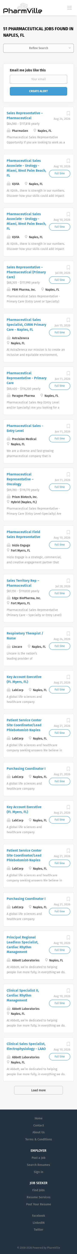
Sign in (38, 1172)
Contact (38, 1125)
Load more (38, 1090)
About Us (39, 1132)
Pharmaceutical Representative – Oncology (20, 479)
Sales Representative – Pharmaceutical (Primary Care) (26, 272)
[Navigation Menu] (69, 7)
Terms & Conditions (38, 1139)
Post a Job (38, 1158)
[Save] (68, 114)
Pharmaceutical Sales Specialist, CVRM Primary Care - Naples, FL (26, 325)
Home (39, 1118)
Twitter (38, 1229)
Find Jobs (38, 1190)
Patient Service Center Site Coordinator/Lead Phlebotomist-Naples (24, 725)
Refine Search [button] (38, 48)
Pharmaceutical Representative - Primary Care (26, 378)
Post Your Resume (38, 1204)
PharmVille (53, 1247)
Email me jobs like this (28, 70)
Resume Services (38, 1197)
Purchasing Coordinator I (26, 769)
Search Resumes (38, 1165)
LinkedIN (38, 1223)
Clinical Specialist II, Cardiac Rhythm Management (23, 995)
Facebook (38, 1216)
